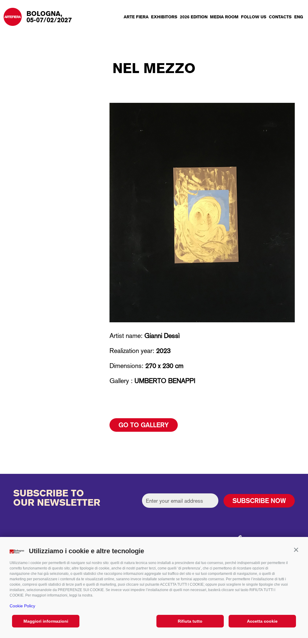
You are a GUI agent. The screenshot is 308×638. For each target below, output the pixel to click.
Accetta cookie (262, 621)
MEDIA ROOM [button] (224, 16)
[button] (296, 549)
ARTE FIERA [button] (136, 16)
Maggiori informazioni (45, 621)
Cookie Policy (22, 605)
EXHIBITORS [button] (164, 16)
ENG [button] (298, 16)
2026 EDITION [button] (194, 16)
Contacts (280, 16)
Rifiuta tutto (190, 621)
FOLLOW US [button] (253, 16)
